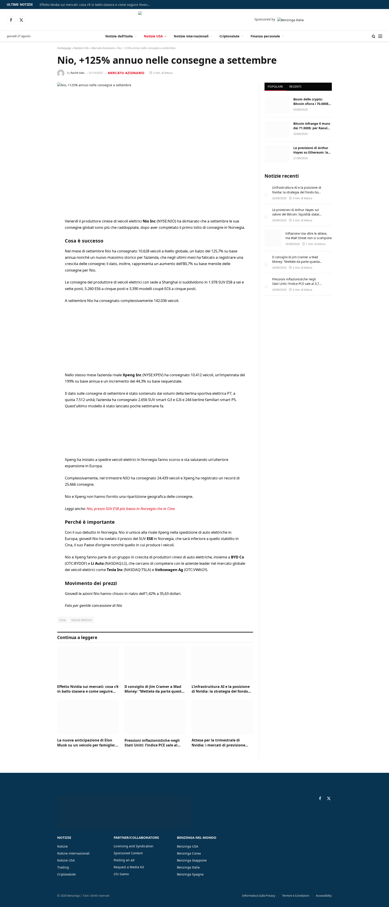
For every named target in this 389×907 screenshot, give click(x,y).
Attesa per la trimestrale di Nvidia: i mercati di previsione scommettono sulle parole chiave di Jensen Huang (221, 743)
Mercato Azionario (103, 48)
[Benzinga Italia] (194, 20)
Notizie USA (153, 36)
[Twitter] (41, 244)
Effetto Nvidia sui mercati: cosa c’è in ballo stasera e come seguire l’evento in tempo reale (96, 5)
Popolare (275, 86)
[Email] (41, 278)
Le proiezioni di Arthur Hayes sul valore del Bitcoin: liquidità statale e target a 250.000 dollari (296, 214)
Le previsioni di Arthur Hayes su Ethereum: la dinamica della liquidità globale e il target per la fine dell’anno (311, 150)
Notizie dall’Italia (119, 36)
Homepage (64, 48)
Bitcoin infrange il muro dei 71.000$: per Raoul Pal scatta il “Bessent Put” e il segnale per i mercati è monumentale (312, 125)
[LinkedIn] (41, 255)
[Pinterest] (41, 267)
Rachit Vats (77, 73)
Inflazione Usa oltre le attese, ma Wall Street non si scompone (308, 235)
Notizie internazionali (191, 36)
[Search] (373, 36)
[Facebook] (41, 232)
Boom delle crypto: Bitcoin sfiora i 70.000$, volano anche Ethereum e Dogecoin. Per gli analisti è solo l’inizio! (311, 101)
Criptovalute (229, 36)
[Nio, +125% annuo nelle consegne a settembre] (155, 147)
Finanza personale (265, 36)
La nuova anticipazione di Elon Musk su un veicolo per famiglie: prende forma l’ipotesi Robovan (86, 743)
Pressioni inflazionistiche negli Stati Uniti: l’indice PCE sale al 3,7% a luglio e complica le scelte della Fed (153, 743)
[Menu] (380, 36)
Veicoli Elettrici (81, 620)
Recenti (295, 86)
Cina (62, 620)
